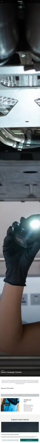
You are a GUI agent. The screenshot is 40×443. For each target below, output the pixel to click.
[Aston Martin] (20, 1)
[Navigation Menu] (1, 1)
